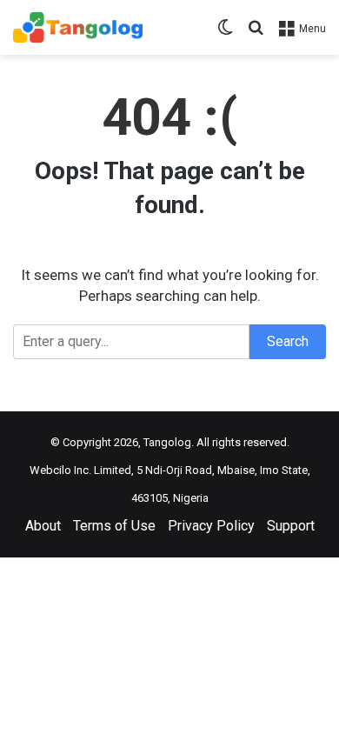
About (43, 525)
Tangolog (167, 442)
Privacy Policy (211, 525)
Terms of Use (114, 525)
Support (291, 525)
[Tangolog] (78, 27)
